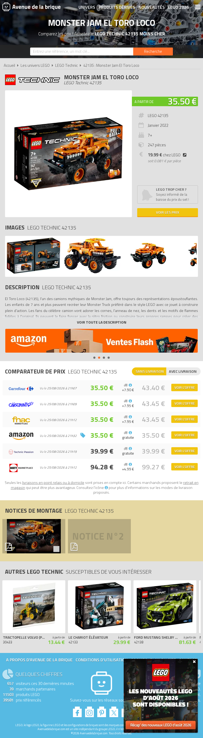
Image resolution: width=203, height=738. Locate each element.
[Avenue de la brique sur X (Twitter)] (113, 710)
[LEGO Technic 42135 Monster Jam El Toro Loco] (33, 273)
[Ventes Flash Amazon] (101, 341)
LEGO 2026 (178, 7)
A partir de (144, 101)
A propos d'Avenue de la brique (39, 660)
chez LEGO (164, 155)
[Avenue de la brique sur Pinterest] (101, 710)
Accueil (9, 65)
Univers (87, 7)
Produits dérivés (117, 7)
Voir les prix (167, 212)
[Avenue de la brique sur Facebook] (77, 710)
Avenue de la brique (31, 6)
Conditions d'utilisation (102, 660)
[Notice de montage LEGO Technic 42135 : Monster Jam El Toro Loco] (32, 536)
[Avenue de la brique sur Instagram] (89, 710)
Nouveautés (152, 7)
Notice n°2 (98, 536)
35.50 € (182, 101)
